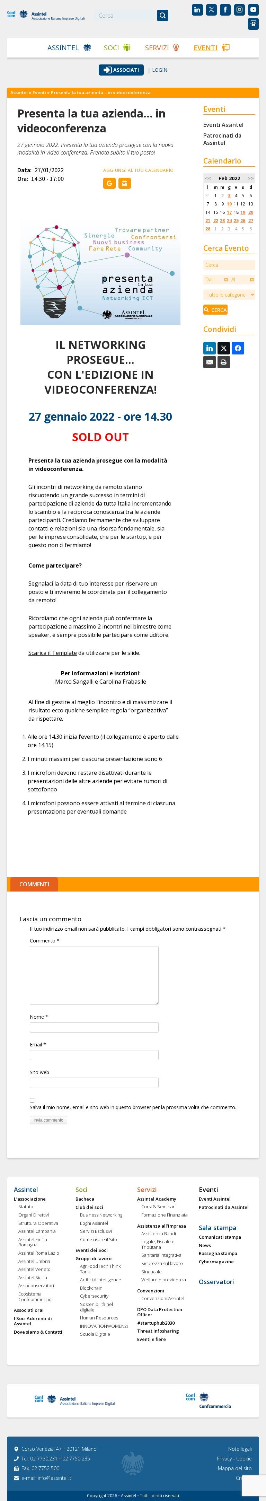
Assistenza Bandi (158, 1234)
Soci (111, 47)
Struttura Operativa (38, 1223)
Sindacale (151, 1272)
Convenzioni (150, 1291)
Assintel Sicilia (32, 1278)
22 (215, 220)
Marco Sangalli (74, 681)
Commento (45, 940)
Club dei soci (89, 1207)
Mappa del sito (235, 1468)
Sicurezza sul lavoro (162, 1263)
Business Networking (101, 1215)
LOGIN (159, 70)
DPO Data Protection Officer (159, 1312)
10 (229, 204)
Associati (126, 70)
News (205, 1245)
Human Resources (99, 1318)
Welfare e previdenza (163, 1280)
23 (222, 220)
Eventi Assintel (223, 125)
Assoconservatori (36, 1286)
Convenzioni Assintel (162, 1298)
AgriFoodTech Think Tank (100, 1269)
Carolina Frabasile (122, 681)
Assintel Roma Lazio (38, 1253)
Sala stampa (218, 1228)
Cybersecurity (94, 1296)
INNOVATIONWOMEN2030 (104, 1326)
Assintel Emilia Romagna (32, 1242)
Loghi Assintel (94, 1223)
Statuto (25, 1207)
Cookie (244, 1458)
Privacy (225, 1458)
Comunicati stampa (220, 1237)
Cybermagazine (216, 1262)
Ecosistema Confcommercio (35, 1296)
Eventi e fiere (151, 1339)
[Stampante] (224, 362)
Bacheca (85, 1199)
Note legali (240, 1449)
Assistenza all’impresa (161, 1226)
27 (250, 220)
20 (250, 212)
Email (38, 1044)
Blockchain (91, 1288)
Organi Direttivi (33, 1215)
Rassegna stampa (218, 1253)
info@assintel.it (54, 1478)
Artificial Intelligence (100, 1280)
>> (251, 178)
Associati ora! (29, 1310)
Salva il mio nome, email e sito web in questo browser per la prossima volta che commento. (133, 1107)
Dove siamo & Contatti (38, 1332)
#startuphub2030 (156, 1323)
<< (208, 178)
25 (236, 220)
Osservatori (216, 1282)
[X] (224, 348)
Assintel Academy (156, 1199)
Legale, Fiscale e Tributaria (158, 1244)
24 (229, 220)
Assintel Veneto (34, 1269)
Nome (39, 1016)
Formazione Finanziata (164, 1215)
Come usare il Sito (98, 1240)
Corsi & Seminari (158, 1207)
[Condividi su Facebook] (238, 348)
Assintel (63, 47)
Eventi (206, 47)
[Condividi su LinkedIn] (209, 348)
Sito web (39, 1072)
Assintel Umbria (34, 1261)
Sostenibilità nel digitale (96, 1307)
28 (207, 229)
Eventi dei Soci (92, 1250)
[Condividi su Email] (209, 362)
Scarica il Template (52, 653)
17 (229, 212)
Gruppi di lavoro (94, 1259)
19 (242, 212)
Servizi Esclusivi (96, 1231)
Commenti (34, 884)
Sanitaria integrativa (161, 1255)
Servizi (157, 47)
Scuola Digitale (95, 1334)
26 (242, 220)
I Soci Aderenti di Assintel (33, 1321)
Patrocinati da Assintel (222, 139)
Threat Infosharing (158, 1331)
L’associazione (30, 1199)
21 (207, 220)
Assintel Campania (37, 1231)
